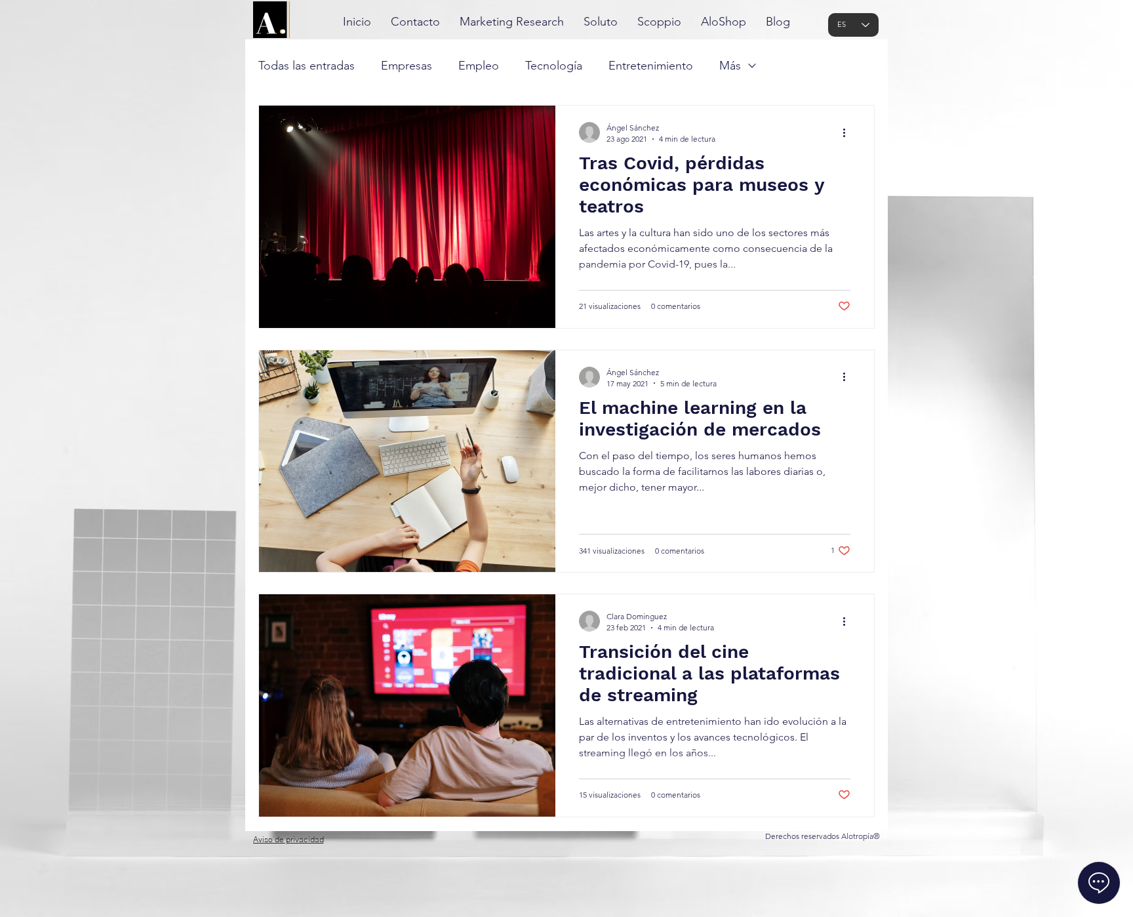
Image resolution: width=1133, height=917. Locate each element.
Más (730, 65)
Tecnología (553, 65)
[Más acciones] (848, 132)
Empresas (406, 65)
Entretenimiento (650, 65)
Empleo (478, 65)
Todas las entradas (306, 65)
